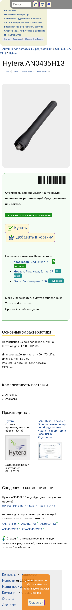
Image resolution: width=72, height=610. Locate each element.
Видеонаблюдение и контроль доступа (23, 27)
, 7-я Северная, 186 (30, 281)
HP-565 (40, 505)
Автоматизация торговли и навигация (23, 22)
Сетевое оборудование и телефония (22, 18)
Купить (20, 228)
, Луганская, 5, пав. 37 (33, 271)
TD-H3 (51, 505)
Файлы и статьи (42, 71)
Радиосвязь (10, 10)
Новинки (7, 39)
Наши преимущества (18, 587)
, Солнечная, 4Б (32, 261)
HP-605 (7, 505)
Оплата (8, 599)
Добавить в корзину (34, 237)
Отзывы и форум (26, 71)
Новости (8, 580)
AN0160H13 (48, 523)
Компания (9, 593)
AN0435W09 (10, 529)
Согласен (36, 602)
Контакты (9, 574)
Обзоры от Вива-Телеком (34, 39)
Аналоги (15, 71)
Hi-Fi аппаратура (12, 35)
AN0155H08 (29, 523)
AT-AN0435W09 (32, 529)
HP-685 (18, 505)
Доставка (9, 605)
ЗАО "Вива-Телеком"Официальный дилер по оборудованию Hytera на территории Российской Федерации (52, 429)
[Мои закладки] (49, 4)
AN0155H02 (9, 523)
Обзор (7, 71)
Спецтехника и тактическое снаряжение (24, 31)
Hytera (13, 53)
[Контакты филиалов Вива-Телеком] (35, 4)
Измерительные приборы (17, 14)
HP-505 (29, 505)
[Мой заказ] (42, 4)
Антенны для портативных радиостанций (27, 49)
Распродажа (17, 39)
